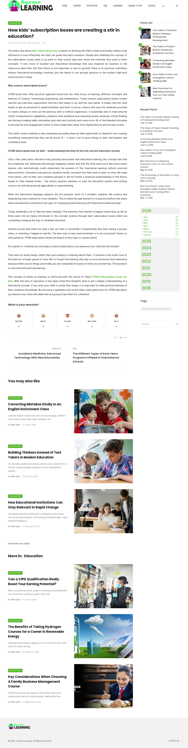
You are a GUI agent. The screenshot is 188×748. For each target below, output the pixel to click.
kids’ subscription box (45, 50)
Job (105, 6)
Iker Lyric (15, 424)
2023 (146, 254)
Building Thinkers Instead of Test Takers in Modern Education (34, 455)
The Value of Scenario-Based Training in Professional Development (165, 35)
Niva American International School (156, 309)
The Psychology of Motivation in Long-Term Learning (160, 176)
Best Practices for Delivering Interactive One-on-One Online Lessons (164, 93)
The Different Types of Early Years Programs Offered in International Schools (96, 357)
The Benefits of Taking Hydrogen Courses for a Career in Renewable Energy (36, 632)
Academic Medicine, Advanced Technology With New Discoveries (37, 355)
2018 (146, 288)
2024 (146, 248)
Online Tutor (135, 6)
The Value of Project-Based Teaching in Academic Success (164, 50)
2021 (146, 268)
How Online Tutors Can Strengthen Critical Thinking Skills (165, 77)
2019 (146, 281)
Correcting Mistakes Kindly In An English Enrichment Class (34, 406)
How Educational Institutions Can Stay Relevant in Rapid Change (35, 505)
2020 (146, 275)
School (152, 6)
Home (64, 6)
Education (92, 6)
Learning (117, 6)
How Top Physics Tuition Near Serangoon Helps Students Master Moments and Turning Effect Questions (157, 190)
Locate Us (174, 741)
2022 (146, 261)
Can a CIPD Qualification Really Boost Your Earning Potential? (33, 581)
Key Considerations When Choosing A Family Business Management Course (37, 682)
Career (77, 6)
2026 (146, 211)
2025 (146, 241)
